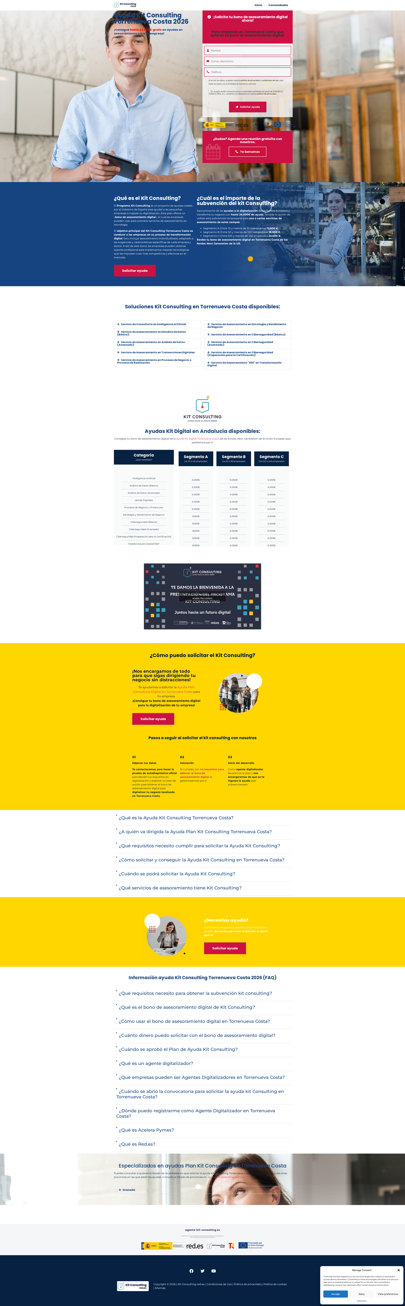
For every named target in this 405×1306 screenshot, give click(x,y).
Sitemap (160, 1288)
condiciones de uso (270, 80)
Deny (362, 1294)
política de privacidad (249, 80)
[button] (398, 1270)
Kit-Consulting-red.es (191, 1284)
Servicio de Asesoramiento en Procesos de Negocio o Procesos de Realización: (154, 361)
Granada (129, 1190)
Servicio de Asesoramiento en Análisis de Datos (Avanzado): (151, 343)
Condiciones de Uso (219, 1284)
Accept (335, 1294)
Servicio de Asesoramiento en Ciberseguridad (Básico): (248, 334)
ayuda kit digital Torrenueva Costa (197, 438)
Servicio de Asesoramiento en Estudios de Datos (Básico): (151, 333)
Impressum (362, 1300)
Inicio (258, 5)
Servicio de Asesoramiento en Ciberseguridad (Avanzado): (240, 343)
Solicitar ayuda (249, 107)
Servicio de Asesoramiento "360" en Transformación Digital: (244, 364)
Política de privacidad (247, 1284)
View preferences (388, 1294)
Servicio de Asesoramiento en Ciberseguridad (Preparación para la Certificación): (240, 354)
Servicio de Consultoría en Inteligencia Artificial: (154, 324)
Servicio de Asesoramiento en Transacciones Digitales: (158, 352)
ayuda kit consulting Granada (226, 1177)
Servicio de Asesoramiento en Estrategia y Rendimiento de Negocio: (246, 325)
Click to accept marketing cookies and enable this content (202, 596)
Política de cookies (275, 1284)
